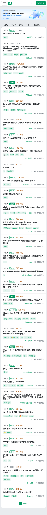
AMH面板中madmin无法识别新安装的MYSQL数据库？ (23, 242)
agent (6, 213)
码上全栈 (29, 95)
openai (35, 228)
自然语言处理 (16, 356)
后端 (10, 303)
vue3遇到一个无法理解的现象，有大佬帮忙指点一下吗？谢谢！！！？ (23, 86)
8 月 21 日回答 (39, 95)
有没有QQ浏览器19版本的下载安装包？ (19, 412)
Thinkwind (28, 76)
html (15, 73)
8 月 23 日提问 (39, 58)
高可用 (6, 110)
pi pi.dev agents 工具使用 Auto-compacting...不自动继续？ (23, 208)
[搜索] (32, 3)
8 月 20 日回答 (39, 113)
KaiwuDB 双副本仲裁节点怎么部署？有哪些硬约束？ (22, 105)
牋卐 (30, 128)
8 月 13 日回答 (39, 359)
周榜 (21, 25)
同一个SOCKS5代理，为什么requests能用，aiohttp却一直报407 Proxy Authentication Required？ (21, 48)
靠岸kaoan (28, 322)
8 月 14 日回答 (39, 275)
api (22, 337)
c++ (5, 461)
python (15, 337)
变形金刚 (29, 58)
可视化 (14, 496)
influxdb (7, 479)
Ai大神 (30, 231)
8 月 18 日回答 (39, 158)
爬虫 (5, 54)
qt (9, 461)
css (10, 73)
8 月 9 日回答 (39, 445)
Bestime (30, 496)
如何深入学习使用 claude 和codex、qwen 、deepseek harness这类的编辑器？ (21, 223)
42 (31, 359)
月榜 (27, 25)
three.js (6, 496)
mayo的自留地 (27, 290)
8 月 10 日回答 (39, 419)
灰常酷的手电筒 (27, 275)
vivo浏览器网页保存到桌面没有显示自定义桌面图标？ (22, 123)
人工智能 (7, 184)
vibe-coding (21, 213)
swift (12, 155)
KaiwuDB (30, 483)
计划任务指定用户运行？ (12, 194)
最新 (6, 25)
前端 (5, 73)
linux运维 (7, 403)
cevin (30, 262)
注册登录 (40, 3)
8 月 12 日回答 (39, 290)
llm (17, 155)
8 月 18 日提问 (39, 171)
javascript (13, 91)
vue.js (21, 73)
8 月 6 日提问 (39, 483)
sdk (21, 155)
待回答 (13, 25)
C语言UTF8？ (8, 167)
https (16, 54)
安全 (13, 290)
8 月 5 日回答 (39, 496)
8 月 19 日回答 (39, 142)
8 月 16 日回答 (39, 247)
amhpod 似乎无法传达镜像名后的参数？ (19, 442)
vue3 (5, 91)
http (10, 54)
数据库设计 (14, 476)
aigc (5, 385)
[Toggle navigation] (4, 3)
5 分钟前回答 (39, 37)
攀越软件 (29, 432)
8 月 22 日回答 (39, 76)
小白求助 (10, 171)
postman (23, 54)
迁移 (22, 476)
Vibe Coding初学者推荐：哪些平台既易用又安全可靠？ (23, 314)
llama (21, 228)
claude (14, 228)
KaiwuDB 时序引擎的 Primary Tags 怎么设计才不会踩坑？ (23, 471)
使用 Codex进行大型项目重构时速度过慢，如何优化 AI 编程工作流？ (22, 285)
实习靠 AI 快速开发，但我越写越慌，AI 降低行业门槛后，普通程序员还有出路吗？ (23, 257)
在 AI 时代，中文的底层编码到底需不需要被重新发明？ (23, 351)
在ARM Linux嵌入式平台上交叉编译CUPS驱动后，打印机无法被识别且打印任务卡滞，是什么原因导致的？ (23, 397)
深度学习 (32, 356)
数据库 (13, 110)
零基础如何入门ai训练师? (13, 381)
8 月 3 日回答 (39, 385)
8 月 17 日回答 (39, 213)
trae (5, 262)
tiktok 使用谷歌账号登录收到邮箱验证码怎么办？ (22, 300)
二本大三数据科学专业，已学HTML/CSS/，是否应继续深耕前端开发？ (23, 68)
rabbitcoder (28, 303)
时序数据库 (21, 110)
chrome (24, 416)
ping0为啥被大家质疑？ (12, 368)
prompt (25, 319)
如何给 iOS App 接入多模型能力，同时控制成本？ (22, 151)
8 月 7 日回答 (39, 461)
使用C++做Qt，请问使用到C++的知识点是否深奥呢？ (22, 456)
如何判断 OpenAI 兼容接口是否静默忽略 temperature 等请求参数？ (19, 332)
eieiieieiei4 (28, 113)
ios (7, 155)
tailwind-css (8, 416)
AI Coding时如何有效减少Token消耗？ (19, 180)
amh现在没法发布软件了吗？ (15, 33)
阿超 (30, 213)
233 (31, 171)
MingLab (30, 385)
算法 (25, 356)
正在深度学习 (27, 184)
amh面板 (30, 37)
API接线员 (28, 158)
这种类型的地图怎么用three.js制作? (17, 492)
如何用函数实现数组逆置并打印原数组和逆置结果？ (23, 271)
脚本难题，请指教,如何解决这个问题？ (18, 428)
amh (5, 37)
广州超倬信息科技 (26, 403)
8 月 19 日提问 (39, 128)
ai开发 (12, 213)
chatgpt (28, 228)
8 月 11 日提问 (39, 403)
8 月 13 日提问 (39, 341)
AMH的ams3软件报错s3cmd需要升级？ (19, 138)
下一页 (25, 503)
